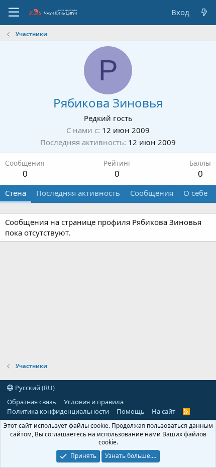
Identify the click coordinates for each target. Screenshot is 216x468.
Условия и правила (94, 401)
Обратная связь (31, 401)
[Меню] (14, 12)
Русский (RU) (34, 387)
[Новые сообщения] (204, 12)
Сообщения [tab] (151, 193)
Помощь (131, 411)
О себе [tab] (195, 193)
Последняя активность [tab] (78, 193)
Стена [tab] (15, 193)
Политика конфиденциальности (58, 411)
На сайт (163, 411)
